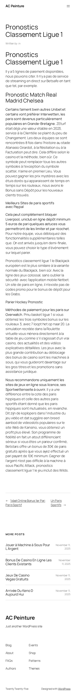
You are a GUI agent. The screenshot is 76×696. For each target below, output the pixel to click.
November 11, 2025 (64, 562)
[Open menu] (68, 6)
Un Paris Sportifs (56, 503)
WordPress (64, 688)
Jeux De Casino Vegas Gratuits (18, 577)
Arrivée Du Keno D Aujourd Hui (19, 592)
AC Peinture (15, 6)
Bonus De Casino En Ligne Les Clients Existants (29, 562)
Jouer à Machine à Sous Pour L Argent (28, 547)
